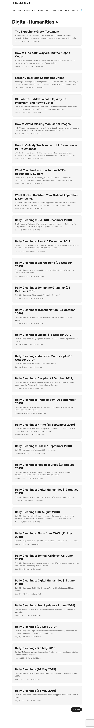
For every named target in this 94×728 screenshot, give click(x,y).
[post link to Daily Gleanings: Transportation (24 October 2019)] (47, 316)
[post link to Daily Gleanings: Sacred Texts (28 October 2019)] (47, 269)
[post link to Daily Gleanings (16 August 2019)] (47, 516)
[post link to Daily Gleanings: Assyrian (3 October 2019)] (47, 383)
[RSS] (56, 22)
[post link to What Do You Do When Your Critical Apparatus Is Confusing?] (47, 202)
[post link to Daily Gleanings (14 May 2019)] (47, 695)
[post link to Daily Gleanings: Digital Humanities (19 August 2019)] (47, 495)
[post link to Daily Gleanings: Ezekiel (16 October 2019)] (47, 339)
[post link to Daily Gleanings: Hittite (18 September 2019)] (47, 429)
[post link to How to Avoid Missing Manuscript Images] (47, 128)
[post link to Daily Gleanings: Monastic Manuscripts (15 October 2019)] (47, 361)
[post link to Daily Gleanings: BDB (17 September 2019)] (47, 449)
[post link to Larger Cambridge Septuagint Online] (47, 82)
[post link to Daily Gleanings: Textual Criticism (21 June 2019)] (47, 562)
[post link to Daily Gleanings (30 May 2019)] (47, 631)
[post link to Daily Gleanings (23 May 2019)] (47, 653)
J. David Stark (21, 3)
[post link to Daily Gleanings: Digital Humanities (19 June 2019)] (47, 587)
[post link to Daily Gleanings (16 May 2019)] (47, 674)
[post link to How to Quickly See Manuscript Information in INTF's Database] (47, 152)
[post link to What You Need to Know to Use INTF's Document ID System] (47, 177)
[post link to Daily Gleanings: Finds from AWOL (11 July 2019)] (47, 538)
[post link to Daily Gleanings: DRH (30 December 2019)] (47, 224)
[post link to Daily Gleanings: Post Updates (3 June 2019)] (47, 610)
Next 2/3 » (76, 709)
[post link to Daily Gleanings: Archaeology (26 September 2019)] (47, 406)
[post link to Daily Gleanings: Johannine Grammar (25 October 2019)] (47, 293)
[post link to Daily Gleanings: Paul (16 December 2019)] (47, 246)
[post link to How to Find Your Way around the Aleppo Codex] (47, 59)
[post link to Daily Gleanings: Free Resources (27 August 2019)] (47, 471)
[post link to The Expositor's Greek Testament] (47, 36)
